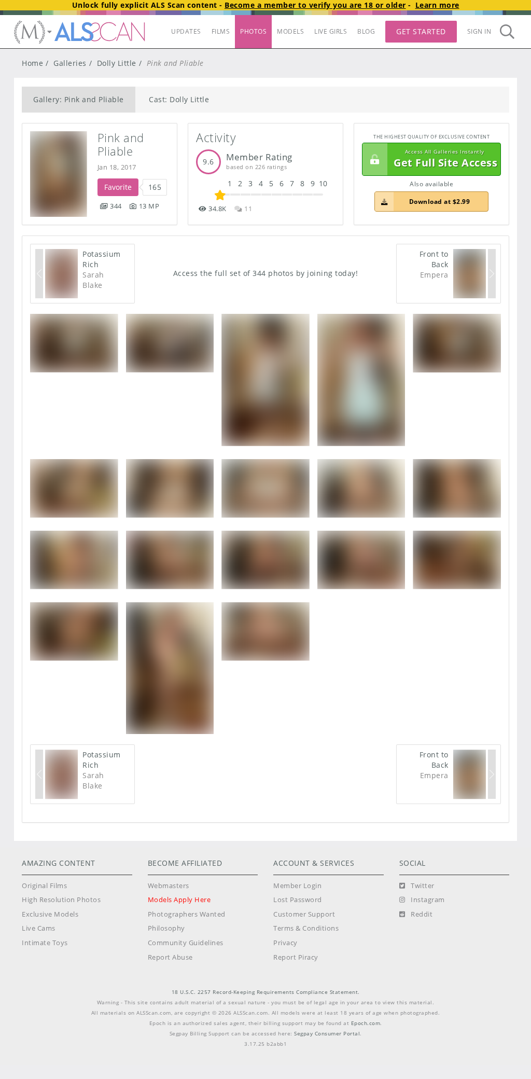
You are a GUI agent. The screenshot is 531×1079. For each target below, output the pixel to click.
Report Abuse (170, 957)
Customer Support (304, 914)
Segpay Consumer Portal (327, 1033)
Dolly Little (116, 63)
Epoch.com (366, 1023)
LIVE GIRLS (330, 31)
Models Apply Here (179, 899)
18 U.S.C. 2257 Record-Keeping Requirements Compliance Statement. (266, 992)
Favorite (118, 187)
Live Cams (38, 928)
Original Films (44, 885)
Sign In (479, 31)
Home (32, 63)
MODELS (290, 31)
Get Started (421, 31)
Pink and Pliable (122, 144)
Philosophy (166, 928)
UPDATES (186, 31)
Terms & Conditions (306, 928)
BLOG (366, 31)
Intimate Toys (45, 942)
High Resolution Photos (61, 899)
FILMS (221, 31)
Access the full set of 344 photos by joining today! (265, 273)
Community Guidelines (185, 942)
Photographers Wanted (187, 914)
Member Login (297, 885)
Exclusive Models (50, 914)
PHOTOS (253, 31)
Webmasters (168, 885)
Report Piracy (295, 957)
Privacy (285, 942)
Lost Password (297, 899)
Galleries (70, 63)
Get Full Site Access (445, 159)
